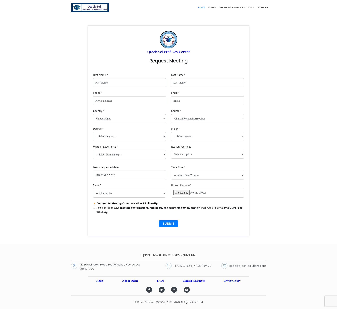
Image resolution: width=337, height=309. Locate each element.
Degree (98, 129)
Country (98, 111)
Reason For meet (181, 146)
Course (176, 111)
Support (262, 7)
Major (175, 129)
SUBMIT (168, 223)
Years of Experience (105, 146)
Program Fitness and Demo (236, 7)
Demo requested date (106, 167)
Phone (97, 93)
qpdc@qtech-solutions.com (247, 266)
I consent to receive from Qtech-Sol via (170, 210)
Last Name (178, 75)
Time (97, 185)
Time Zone (178, 167)
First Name (100, 75)
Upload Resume (181, 185)
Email (175, 93)
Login (212, 7)
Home (201, 7)
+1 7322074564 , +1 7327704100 (192, 266)
